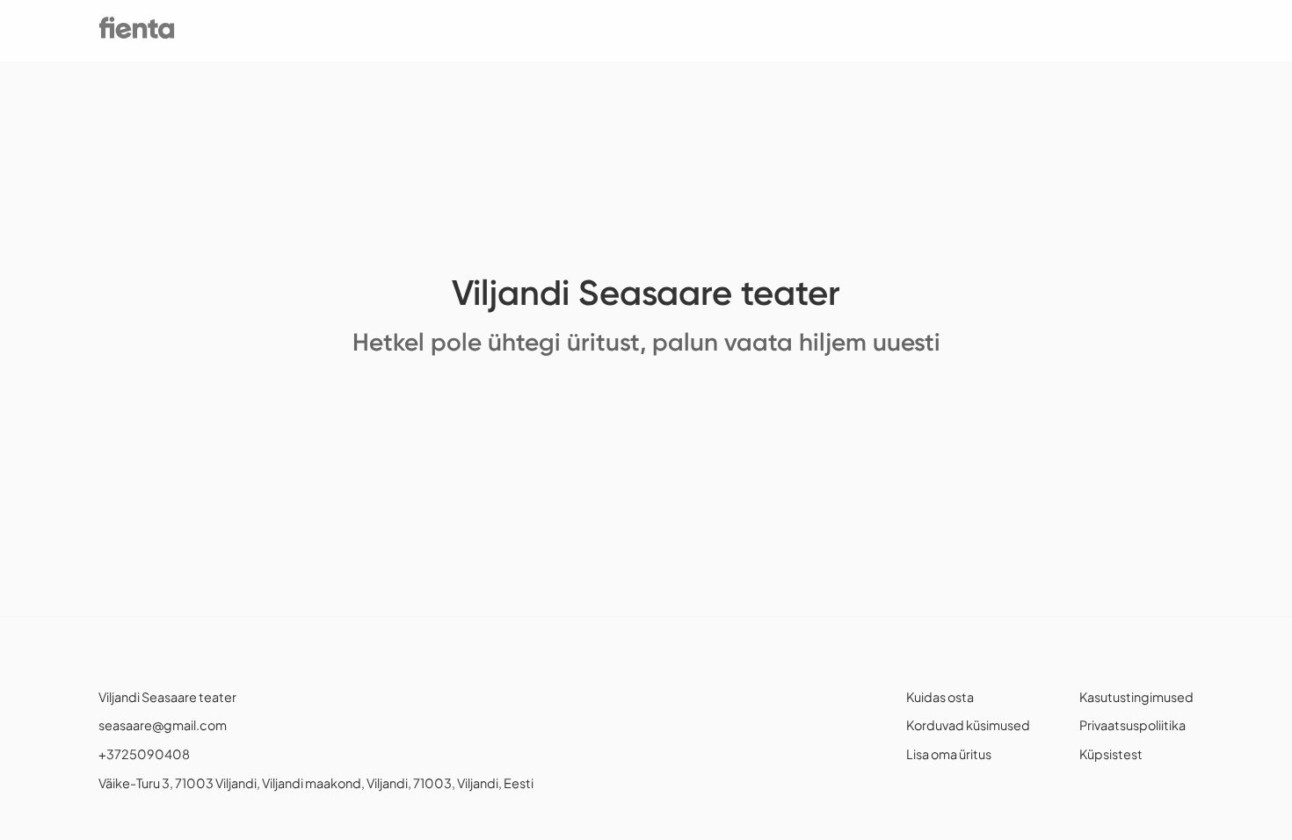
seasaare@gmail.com (162, 725)
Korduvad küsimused (968, 725)
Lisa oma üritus (948, 754)
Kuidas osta (940, 697)
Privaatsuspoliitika (1132, 725)
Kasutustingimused (1136, 697)
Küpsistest (1111, 754)
